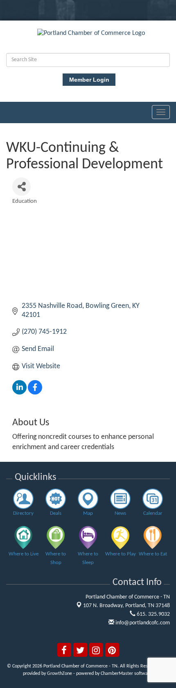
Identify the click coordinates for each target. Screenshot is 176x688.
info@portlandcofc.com (142, 623)
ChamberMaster (117, 673)
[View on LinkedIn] (19, 393)
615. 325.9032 (152, 614)
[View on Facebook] (35, 393)
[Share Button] (21, 186)
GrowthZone (59, 673)
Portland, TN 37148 (126, 606)
